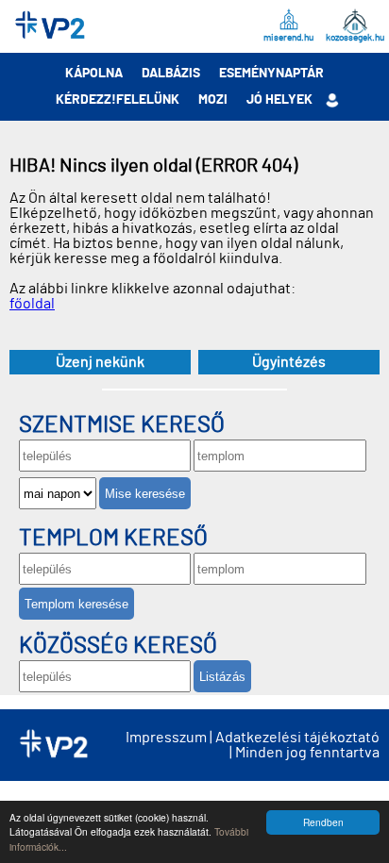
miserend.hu (288, 37)
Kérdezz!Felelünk (117, 100)
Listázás (222, 677)
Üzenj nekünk (100, 362)
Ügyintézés (289, 362)
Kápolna (94, 73)
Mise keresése (145, 494)
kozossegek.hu (355, 37)
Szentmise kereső (122, 425)
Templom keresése (76, 604)
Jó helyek (279, 100)
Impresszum (166, 737)
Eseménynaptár (271, 73)
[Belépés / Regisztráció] (333, 100)
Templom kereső (113, 538)
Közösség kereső (118, 646)
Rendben (323, 822)
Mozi (213, 100)
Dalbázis (171, 73)
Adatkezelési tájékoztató (297, 737)
